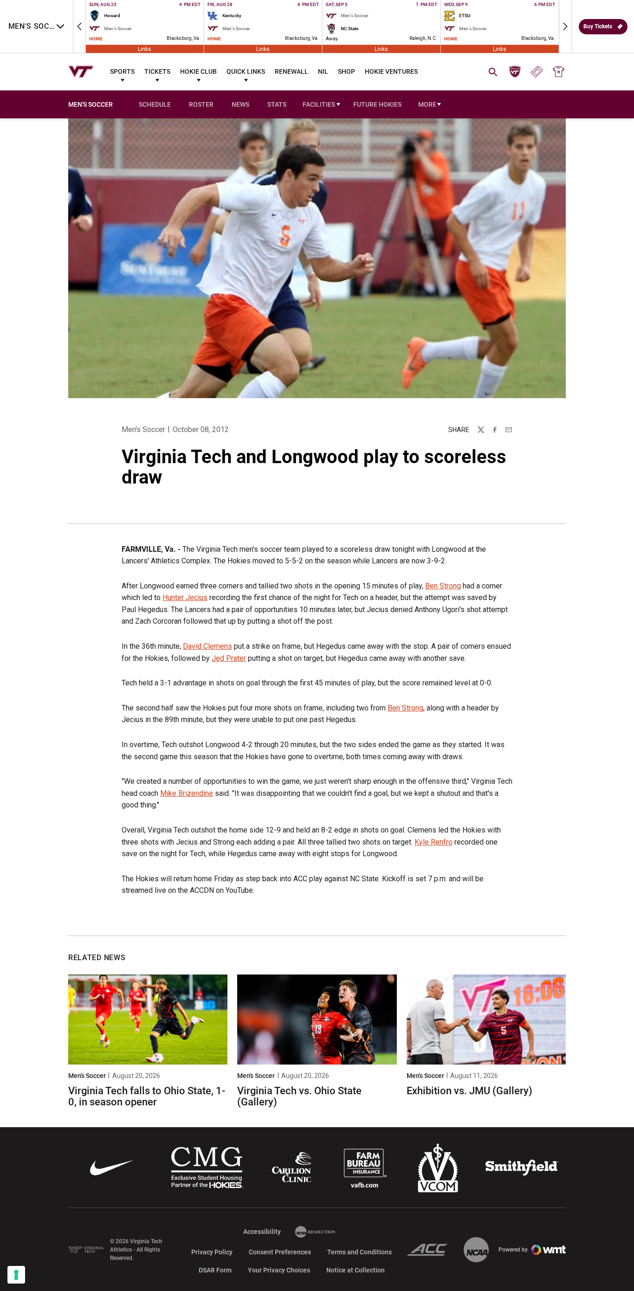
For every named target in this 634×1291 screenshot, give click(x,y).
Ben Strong (443, 585)
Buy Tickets (597, 26)
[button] (79, 26)
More (427, 104)
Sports (122, 71)
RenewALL (291, 71)
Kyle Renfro (433, 842)
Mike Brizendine (186, 793)
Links (144, 48)
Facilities (319, 104)
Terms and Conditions (359, 1252)
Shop (346, 71)
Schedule (155, 104)
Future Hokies (377, 104)
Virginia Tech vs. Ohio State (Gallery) (299, 1096)
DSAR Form (215, 1270)
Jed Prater (229, 658)
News (240, 104)
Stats (276, 104)
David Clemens (207, 646)
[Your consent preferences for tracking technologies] (16, 1275)
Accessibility (262, 1231)
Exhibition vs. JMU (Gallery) (469, 1091)
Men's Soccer (143, 429)
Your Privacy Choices (279, 1270)
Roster (201, 104)
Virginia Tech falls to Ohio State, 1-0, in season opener (146, 1096)
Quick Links (245, 71)
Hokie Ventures (391, 71)
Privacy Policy (212, 1252)
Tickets (157, 71)
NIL (323, 71)
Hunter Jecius (184, 597)
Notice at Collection (355, 1270)
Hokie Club (198, 71)
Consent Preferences (280, 1252)
